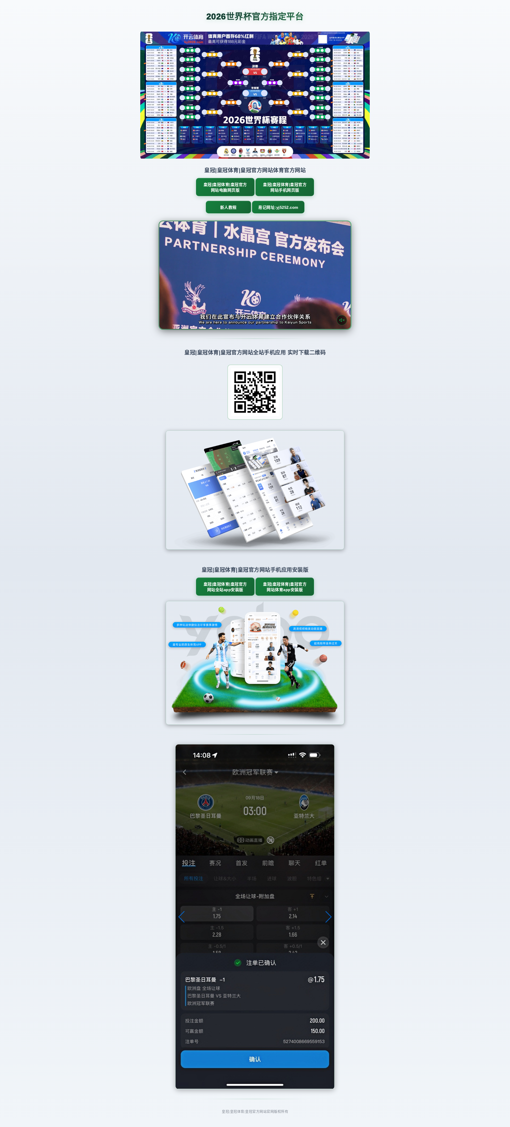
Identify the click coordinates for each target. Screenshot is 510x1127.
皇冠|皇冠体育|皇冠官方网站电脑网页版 (225, 187)
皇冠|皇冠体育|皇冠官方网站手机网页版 (285, 187)
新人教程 (228, 207)
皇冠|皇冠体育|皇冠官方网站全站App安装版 (225, 587)
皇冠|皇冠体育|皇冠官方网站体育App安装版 (285, 587)
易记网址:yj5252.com (278, 207)
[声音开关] (342, 320)
